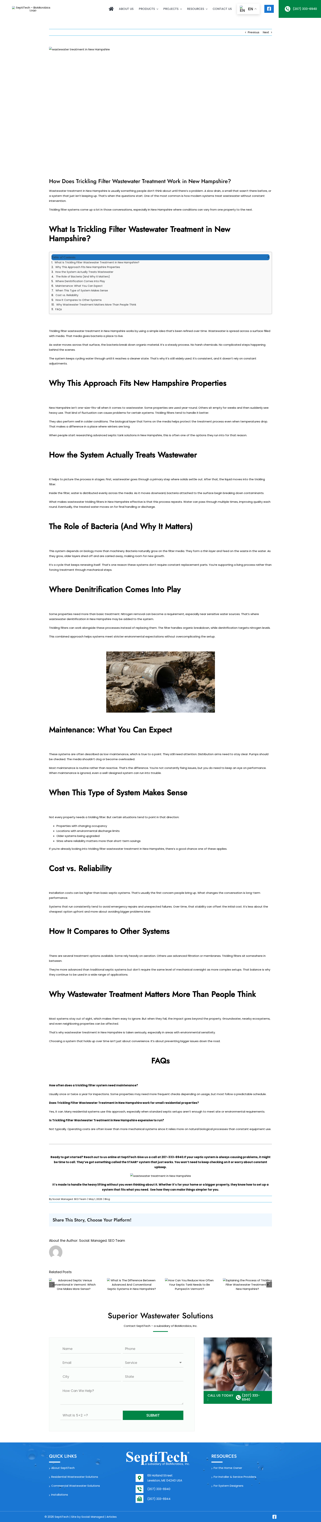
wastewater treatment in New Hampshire (93, 1032)
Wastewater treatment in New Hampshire (78, 191)
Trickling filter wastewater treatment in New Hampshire (87, 331)
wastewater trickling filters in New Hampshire (98, 502)
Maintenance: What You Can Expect (79, 286)
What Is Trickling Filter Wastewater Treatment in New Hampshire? (97, 262)
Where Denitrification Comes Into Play (80, 281)
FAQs (58, 309)
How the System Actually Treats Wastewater (84, 272)
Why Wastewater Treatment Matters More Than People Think (96, 304)
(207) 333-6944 (159, 1499)
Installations (59, 1495)
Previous (253, 32)
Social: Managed (92, 1517)
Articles (111, 1517)
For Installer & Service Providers (235, 1477)
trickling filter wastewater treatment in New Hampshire (126, 849)
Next (266, 32)
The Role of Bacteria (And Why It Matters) (83, 276)
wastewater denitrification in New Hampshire (80, 619)
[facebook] (274, 1517)
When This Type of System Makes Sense (82, 290)
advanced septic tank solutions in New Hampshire (127, 435)
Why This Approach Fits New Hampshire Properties (87, 267)
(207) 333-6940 (158, 1489)
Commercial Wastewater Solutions (75, 1486)
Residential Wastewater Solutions (74, 1477)
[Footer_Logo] (157, 1453)
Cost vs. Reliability (67, 295)
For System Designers (228, 1486)
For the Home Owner (228, 1468)
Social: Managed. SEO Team (69, 1199)
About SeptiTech (63, 1468)
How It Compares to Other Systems (79, 300)
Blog (107, 1199)
